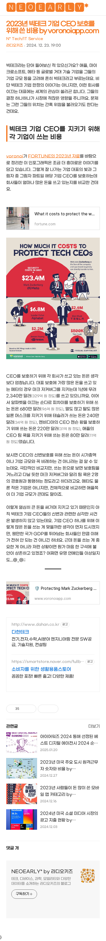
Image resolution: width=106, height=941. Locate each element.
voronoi (14, 156)
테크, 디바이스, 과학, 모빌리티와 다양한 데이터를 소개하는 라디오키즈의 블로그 (41, 881)
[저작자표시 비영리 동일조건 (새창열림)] (65, 709)
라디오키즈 (14, 45)
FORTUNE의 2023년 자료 (54, 156)
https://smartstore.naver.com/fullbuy (47, 662)
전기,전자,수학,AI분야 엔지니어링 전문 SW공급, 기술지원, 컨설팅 (52, 642)
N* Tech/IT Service (24, 39)
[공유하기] (24, 709)
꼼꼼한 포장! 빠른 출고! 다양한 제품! (43, 676)
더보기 (94, 726)
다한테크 (20, 632)
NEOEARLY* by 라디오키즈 (42, 871)
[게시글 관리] (30, 709)
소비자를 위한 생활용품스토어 (41, 669)
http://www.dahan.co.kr (35, 624)
